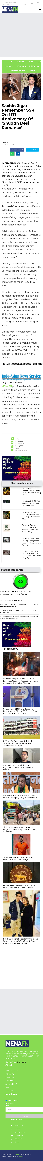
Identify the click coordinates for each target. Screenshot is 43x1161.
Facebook (19, 1126)
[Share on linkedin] (18, 154)
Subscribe (24, 1116)
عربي (25, 3)
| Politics (8, 66)
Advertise (9, 1081)
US (8, 62)
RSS (17, 1142)
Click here (21, 1062)
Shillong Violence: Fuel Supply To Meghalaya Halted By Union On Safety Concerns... (20, 829)
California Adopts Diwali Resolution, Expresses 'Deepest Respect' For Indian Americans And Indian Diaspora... (20, 681)
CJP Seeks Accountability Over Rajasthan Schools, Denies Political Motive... (18, 767)
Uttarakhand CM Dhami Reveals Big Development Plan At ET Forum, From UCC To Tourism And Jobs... (20, 711)
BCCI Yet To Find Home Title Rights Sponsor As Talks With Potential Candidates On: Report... (18, 743)
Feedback (9, 1091)
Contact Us (10, 1077)
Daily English (12, 1100)
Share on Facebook (17, 150)
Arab (31, 62)
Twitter (18, 1129)
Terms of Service (12, 1071)
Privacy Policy (11, 1074)
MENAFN (7, 163)
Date (5, 142)
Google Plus (20, 1132)
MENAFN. (17, 1154)
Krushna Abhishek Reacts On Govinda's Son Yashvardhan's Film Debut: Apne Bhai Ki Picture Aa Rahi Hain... (20, 941)
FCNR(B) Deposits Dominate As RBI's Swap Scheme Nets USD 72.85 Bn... (19, 886)
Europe (20, 62)
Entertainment (14, 71)
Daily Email (19, 1136)
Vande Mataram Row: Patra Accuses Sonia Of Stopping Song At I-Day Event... (20, 796)
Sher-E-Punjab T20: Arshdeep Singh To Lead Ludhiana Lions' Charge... (20, 858)
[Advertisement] (21, 34)
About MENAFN (12, 1084)
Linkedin (18, 1139)
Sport (31, 71)
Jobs (7, 1087)
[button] (32, 3)
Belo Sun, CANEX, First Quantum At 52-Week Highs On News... (31, 503)
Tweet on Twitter (32, 150)
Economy (21, 66)
